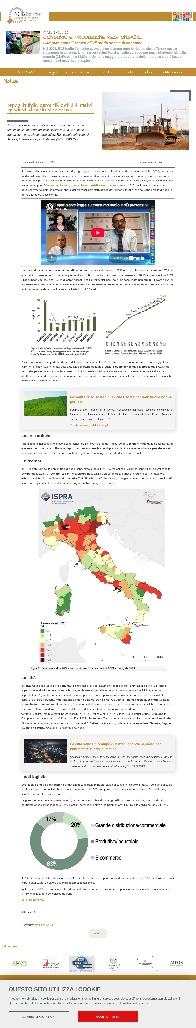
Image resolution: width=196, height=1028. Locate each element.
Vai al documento (32, 899)
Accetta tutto (108, 1016)
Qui (11, 1003)
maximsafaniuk (44, 924)
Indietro (98, 933)
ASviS (51, 32)
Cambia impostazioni (38, 1016)
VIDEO (62, 139)
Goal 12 (63, 32)
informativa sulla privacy (133, 1003)
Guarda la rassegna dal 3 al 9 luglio (89, 425)
